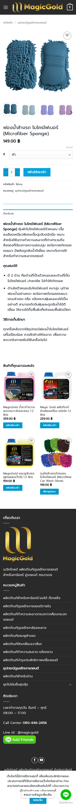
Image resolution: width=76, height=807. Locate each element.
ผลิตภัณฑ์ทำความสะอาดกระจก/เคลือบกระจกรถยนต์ (35, 617)
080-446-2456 (35, 722)
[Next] (66, 65)
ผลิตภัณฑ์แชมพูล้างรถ (19, 635)
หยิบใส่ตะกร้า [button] (12, 425)
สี (4, 154)
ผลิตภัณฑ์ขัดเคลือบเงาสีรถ (22, 643)
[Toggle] (70, 684)
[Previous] (10, 65)
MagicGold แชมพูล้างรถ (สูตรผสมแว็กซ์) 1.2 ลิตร (18, 475)
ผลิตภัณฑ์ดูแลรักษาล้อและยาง (24, 627)
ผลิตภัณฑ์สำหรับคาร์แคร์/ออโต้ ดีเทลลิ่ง (31, 598)
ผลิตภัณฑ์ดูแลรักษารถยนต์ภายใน (27, 606)
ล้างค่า (69, 147)
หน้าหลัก (8, 23)
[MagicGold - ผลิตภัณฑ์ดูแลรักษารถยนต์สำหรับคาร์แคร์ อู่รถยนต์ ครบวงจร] (37, 7)
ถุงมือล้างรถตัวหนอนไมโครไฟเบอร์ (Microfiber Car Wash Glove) (56, 477)
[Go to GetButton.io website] (66, 802)
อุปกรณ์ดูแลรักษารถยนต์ (32, 23)
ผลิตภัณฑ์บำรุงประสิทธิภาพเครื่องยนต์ (30, 660)
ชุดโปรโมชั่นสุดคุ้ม (15, 684)
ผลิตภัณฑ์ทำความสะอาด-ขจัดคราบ (28, 651)
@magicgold (28, 732)
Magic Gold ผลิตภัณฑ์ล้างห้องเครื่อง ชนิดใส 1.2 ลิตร (55, 411)
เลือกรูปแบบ (49, 491)
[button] (5, 7)
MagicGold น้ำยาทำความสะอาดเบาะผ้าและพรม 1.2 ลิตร (19, 411)
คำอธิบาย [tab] (8, 213)
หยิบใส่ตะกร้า (37, 172)
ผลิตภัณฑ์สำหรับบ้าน (18, 676)
